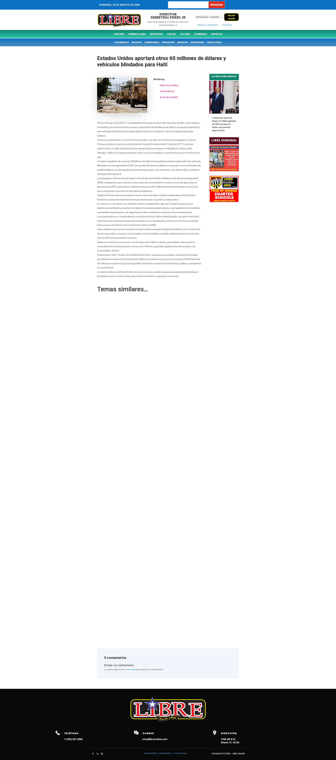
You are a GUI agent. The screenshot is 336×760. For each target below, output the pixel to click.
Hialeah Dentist (104, 746)
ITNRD (208, 757)
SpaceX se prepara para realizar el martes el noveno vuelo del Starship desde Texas (136, 620)
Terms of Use (180, 753)
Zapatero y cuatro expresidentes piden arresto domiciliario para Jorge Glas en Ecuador (138, 505)
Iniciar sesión (231, 17)
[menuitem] (119, 34)
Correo (148, 733)
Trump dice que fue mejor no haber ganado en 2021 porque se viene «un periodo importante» (224, 124)
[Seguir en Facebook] (93, 754)
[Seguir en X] (97, 754)
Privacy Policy (150, 753)
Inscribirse (227, 24)
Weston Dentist (141, 746)
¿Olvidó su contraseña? (207, 24)
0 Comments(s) (167, 91)
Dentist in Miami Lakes (160, 746)
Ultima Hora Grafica (169, 85)
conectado (131, 669)
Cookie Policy (165, 753)
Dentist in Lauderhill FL (123, 746)
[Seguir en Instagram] (102, 754)
